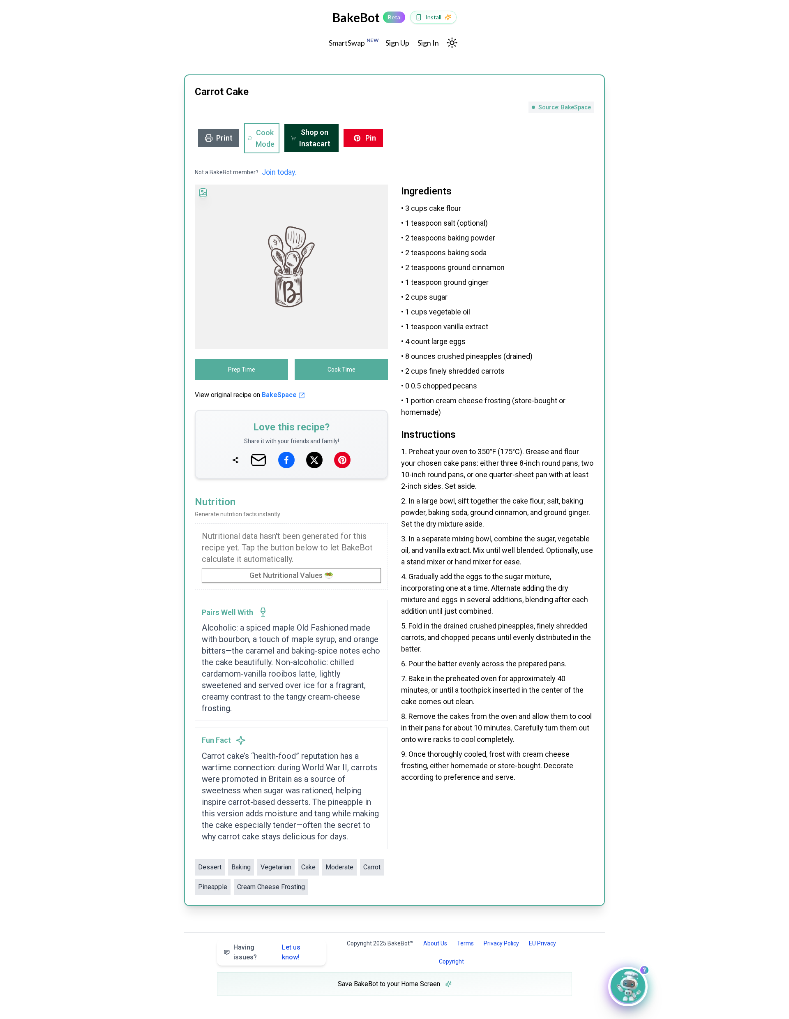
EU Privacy (542, 943)
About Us (435, 943)
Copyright (451, 961)
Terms (465, 943)
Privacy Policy (501, 943)
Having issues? (266, 952)
